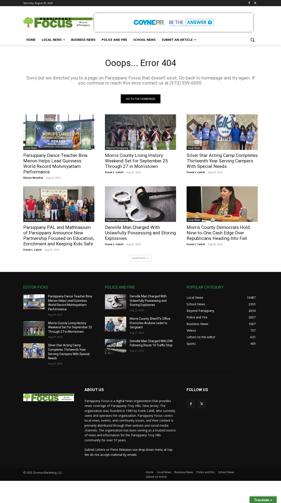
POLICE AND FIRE (120, 287)
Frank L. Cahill (114, 172)
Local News (31, 147)
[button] (252, 39)
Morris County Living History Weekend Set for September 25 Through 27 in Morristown (136, 161)
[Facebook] (249, 3)
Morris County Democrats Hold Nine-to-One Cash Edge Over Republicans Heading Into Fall (218, 233)
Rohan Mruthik (33, 177)
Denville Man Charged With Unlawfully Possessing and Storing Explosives (140, 233)
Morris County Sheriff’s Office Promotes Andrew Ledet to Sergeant (150, 323)
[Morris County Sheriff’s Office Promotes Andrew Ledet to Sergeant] (115, 324)
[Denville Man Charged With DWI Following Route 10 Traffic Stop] (115, 346)
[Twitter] (255, 3)
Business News (33, 219)
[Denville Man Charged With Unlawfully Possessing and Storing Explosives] (140, 204)
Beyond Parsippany (117, 147)
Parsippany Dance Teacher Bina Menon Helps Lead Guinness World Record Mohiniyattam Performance (55, 163)
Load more (139, 258)
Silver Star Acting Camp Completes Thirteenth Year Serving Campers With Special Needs (222, 161)
